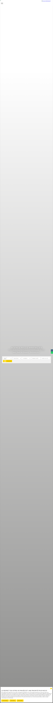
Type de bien (16, 358)
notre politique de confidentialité (7, 697)
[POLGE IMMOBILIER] (47, 3)
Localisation (25, 358)
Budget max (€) (35, 358)
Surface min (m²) (45, 358)
